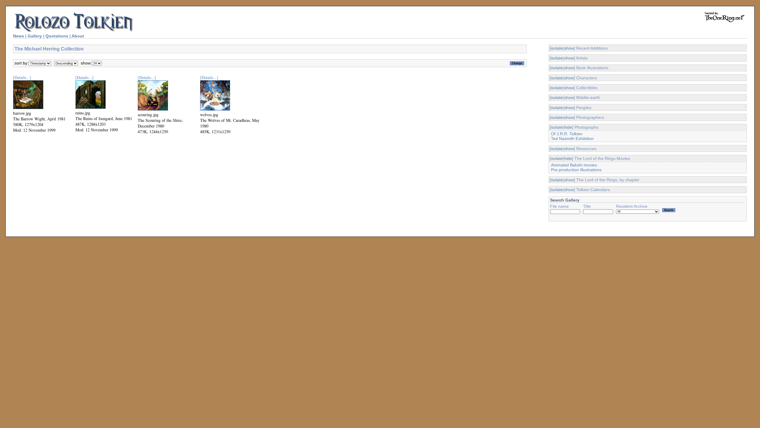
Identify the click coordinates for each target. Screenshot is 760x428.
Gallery (35, 36)
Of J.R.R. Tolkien (566, 133)
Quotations (56, 36)
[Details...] (22, 77)
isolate (557, 48)
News (18, 36)
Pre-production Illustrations (576, 169)
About (78, 36)
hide (568, 127)
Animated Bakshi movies (574, 165)
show (569, 48)
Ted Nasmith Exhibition (572, 138)
